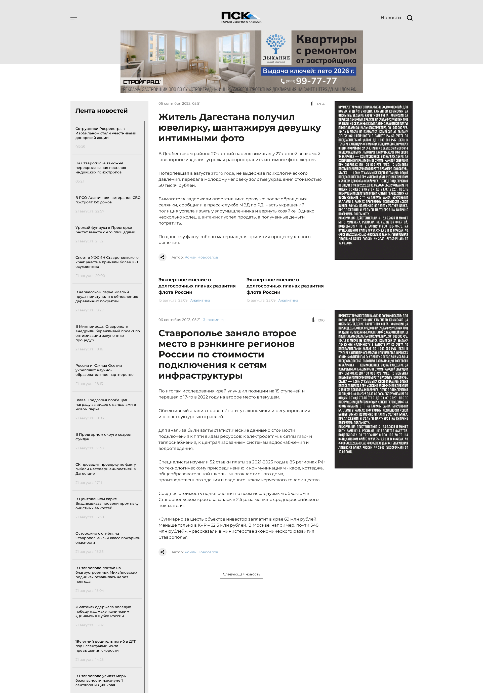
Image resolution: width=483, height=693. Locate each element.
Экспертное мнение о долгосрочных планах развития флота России (197, 286)
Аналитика (200, 300)
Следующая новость (241, 574)
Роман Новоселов (201, 257)
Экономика (213, 319)
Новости (391, 17)
